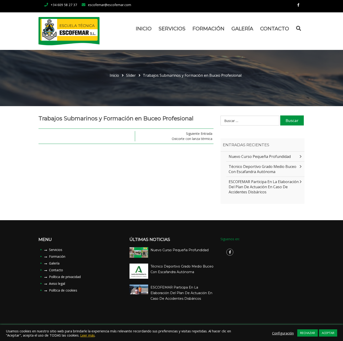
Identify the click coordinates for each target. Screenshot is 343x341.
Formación (208, 28)
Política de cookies (63, 290)
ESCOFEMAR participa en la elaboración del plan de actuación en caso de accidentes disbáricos (264, 187)
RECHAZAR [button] (307, 333)
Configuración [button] (283, 333)
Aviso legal (57, 283)
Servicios (172, 28)
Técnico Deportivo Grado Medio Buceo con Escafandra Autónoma (262, 169)
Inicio (144, 28)
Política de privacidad (65, 277)
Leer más (87, 335)
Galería (242, 28)
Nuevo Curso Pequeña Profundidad (260, 156)
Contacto (274, 28)
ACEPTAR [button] (328, 333)
